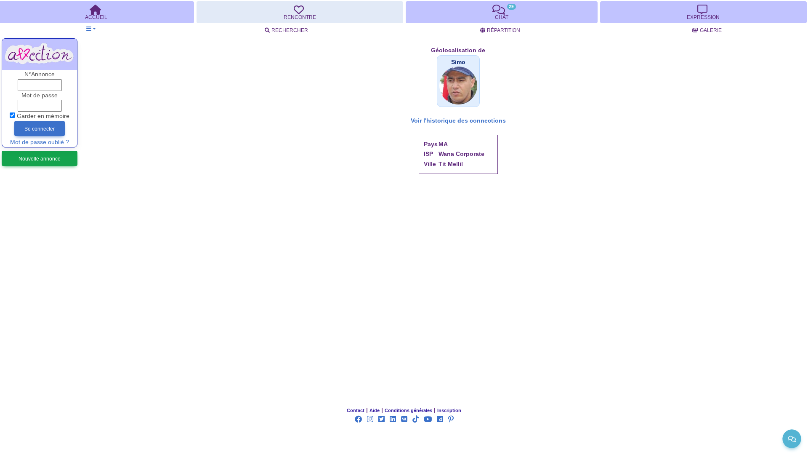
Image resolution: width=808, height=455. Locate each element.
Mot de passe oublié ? (39, 142)
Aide (374, 410)
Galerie (711, 30)
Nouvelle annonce (40, 159)
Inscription (449, 410)
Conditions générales (408, 410)
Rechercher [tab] (289, 30)
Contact (355, 410)
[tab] (300, 12)
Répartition (503, 30)
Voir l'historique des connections (458, 121)
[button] (91, 29)
